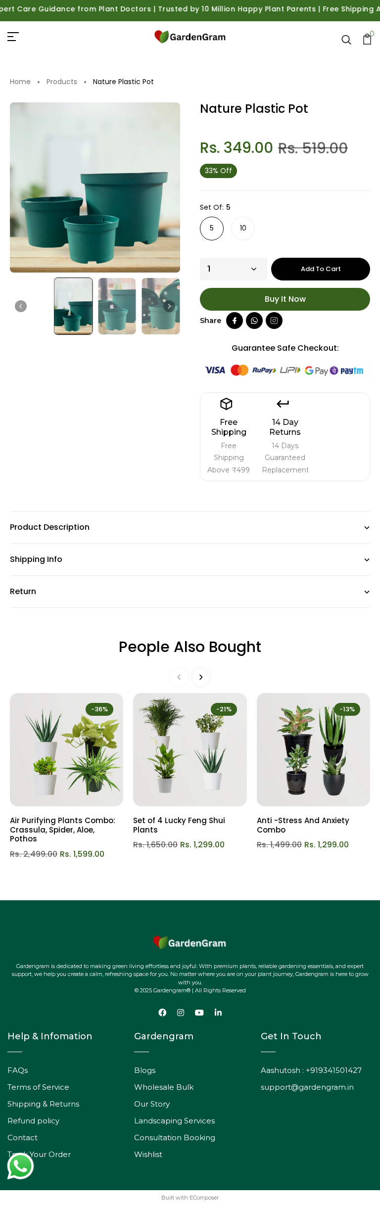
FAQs (17, 1070)
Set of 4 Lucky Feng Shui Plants (179, 825)
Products (62, 82)
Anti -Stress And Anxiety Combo (303, 825)
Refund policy (33, 1120)
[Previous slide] (179, 677)
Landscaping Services (174, 1120)
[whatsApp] (254, 320)
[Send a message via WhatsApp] (20, 1166)
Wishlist (148, 1154)
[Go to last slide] (21, 306)
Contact (22, 1137)
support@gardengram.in (307, 1087)
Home (20, 82)
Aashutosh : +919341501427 (311, 1070)
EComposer (204, 1197)
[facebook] (234, 320)
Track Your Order (39, 1154)
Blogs (144, 1070)
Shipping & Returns (43, 1104)
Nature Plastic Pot (123, 82)
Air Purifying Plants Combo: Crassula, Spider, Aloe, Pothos (62, 829)
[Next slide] (169, 306)
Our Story (152, 1104)
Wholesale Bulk (163, 1087)
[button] (73, 306)
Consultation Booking (174, 1137)
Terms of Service (38, 1087)
